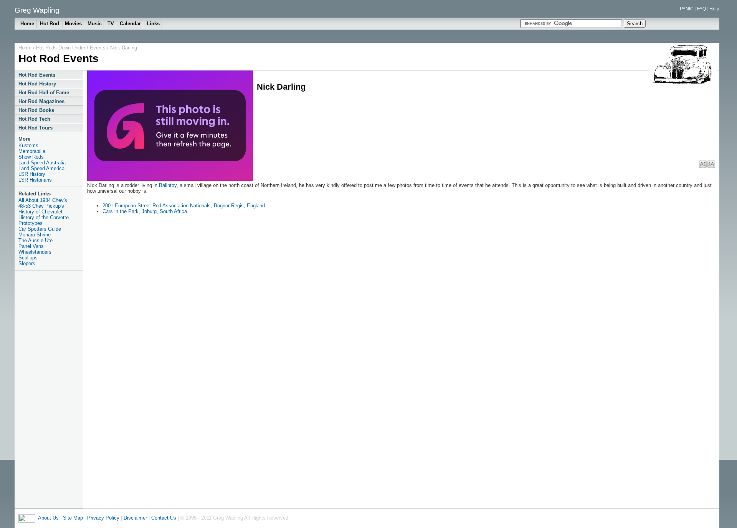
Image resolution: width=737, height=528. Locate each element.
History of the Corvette (43, 217)
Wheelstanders (34, 252)
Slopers (26, 263)
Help (714, 8)
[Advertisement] (49, 389)
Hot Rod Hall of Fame (43, 92)
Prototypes (30, 223)
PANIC (687, 8)
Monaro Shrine (34, 235)
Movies (73, 23)
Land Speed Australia (42, 163)
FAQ (701, 8)
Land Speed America (41, 168)
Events (98, 48)
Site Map (73, 518)
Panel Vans (31, 246)
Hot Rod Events (36, 75)
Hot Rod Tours (35, 128)
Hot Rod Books (36, 110)
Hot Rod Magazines (41, 101)
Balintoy (168, 185)
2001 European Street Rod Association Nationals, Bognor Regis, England (183, 205)
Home (27, 23)
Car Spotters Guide (39, 229)
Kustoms (28, 145)
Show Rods (31, 157)
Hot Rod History (37, 84)
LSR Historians (35, 180)
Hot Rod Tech (34, 119)
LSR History (31, 174)
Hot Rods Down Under (60, 48)
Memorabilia (31, 151)
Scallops (28, 258)
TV (110, 23)
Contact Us (163, 518)
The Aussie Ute (35, 240)
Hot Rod (50, 23)
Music (95, 23)
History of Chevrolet (40, 212)
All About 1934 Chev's (42, 200)
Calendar (130, 23)
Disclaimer (135, 518)
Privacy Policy (103, 518)
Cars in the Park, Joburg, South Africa (144, 211)
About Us (48, 518)
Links (153, 23)
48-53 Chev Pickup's (41, 206)
